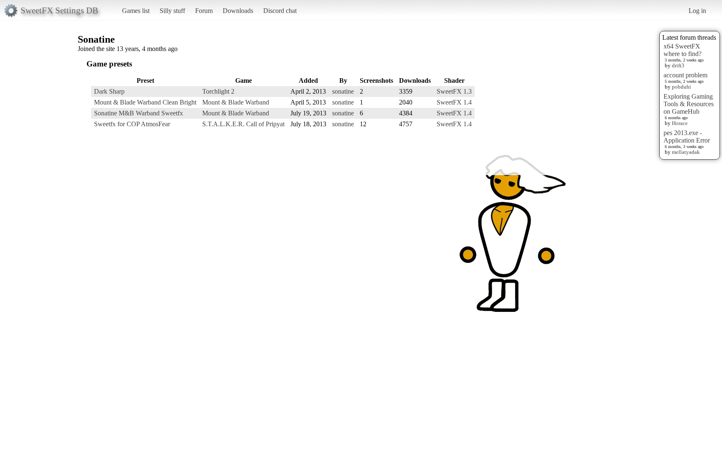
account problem (685, 75)
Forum (204, 10)
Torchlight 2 (218, 91)
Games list (136, 10)
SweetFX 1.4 (454, 102)
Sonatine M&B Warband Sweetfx (138, 113)
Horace (680, 123)
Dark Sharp (109, 91)
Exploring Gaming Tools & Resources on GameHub (689, 104)
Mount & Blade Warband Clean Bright (145, 102)
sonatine (343, 91)
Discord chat (280, 10)
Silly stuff (172, 10)
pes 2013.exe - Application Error (687, 136)
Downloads (238, 10)
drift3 (678, 65)
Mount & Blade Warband (235, 102)
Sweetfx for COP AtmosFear (132, 124)
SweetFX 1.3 (454, 91)
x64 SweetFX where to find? (683, 50)
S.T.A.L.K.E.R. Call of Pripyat (243, 124)
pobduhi (681, 87)
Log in (697, 10)
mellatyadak (686, 152)
